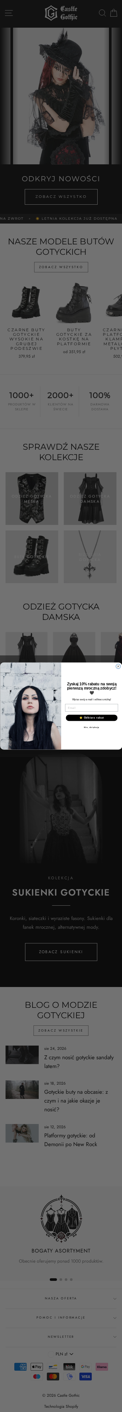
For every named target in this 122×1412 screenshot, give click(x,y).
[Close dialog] (118, 666)
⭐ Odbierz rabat (91, 717)
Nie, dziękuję (91, 727)
